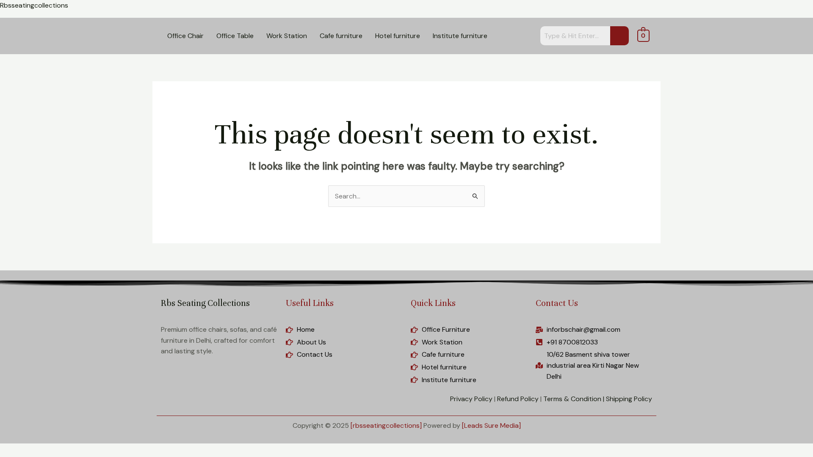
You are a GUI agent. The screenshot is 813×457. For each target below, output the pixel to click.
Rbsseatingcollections (34, 5)
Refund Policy (518, 398)
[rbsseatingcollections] (386, 425)
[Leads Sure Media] (491, 425)
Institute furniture (460, 35)
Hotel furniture (397, 35)
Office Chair (185, 35)
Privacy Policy (471, 398)
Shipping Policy (629, 398)
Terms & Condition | (573, 398)
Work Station (286, 35)
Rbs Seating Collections (205, 303)
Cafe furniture (341, 35)
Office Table (235, 35)
